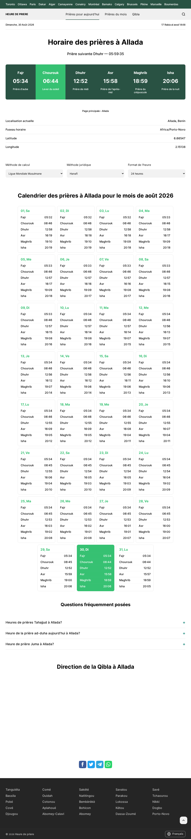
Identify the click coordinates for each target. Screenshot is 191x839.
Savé (155, 789)
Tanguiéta (13, 789)
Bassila (11, 796)
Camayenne (65, 4)
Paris (33, 4)
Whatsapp (108, 764)
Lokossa (122, 802)
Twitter (91, 764)
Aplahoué (49, 808)
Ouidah (47, 796)
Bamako (107, 4)
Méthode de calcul (18, 165)
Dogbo (157, 808)
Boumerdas (171, 4)
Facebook (82, 764)
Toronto (10, 4)
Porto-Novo (160, 814)
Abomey (85, 814)
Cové (9, 808)
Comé (46, 789)
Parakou (121, 796)
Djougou (12, 814)
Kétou (120, 808)
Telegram (100, 764)
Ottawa (22, 4)
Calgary (119, 4)
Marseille (156, 4)
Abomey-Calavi (53, 814)
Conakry (80, 4)
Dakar (42, 4)
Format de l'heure (139, 165)
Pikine (144, 4)
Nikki (155, 802)
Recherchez (183, 14)
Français (177, 833)
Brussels (132, 4)
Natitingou (86, 796)
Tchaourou (160, 796)
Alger (52, 4)
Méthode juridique (79, 165)
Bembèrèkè (87, 802)
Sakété (84, 789)
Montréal (93, 4)
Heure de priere (17, 14)
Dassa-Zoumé (126, 814)
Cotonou (48, 802)
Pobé (9, 802)
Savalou (121, 789)
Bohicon (85, 808)
